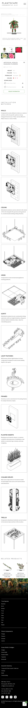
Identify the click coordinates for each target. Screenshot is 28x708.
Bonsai (3, 608)
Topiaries (3, 657)
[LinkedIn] (15, 697)
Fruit (2, 613)
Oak (2, 622)
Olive (2, 615)
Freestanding (4, 675)
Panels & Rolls (4, 654)
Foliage (3, 633)
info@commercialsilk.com (7, 685)
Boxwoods (3, 659)
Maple (2, 624)
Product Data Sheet (10, 83)
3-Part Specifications (11, 87)
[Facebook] (11, 697)
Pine (2, 620)
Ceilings (3, 670)
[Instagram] (2, 697)
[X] (7, 697)
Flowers (3, 636)
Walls (2, 673)
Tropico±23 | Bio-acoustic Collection (9, 668)
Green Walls (4, 652)
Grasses (3, 638)
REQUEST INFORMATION (14, 91)
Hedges (3, 650)
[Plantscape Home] (10, 4)
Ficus (2, 610)
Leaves (3, 640)
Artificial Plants (6, 14)
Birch (2, 606)
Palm (2, 617)
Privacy (3, 702)
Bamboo (3, 603)
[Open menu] (24, 4)
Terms (24, 701)
